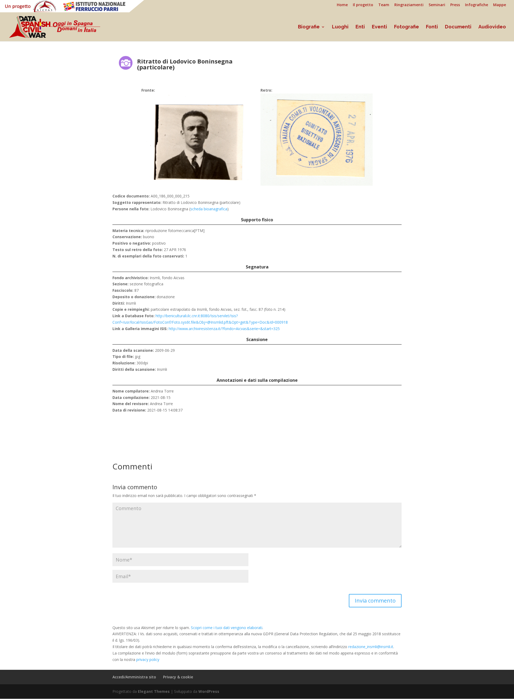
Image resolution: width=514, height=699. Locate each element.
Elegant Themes (154, 691)
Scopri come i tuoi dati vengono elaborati (226, 627)
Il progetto (363, 5)
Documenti (458, 27)
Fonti (432, 27)
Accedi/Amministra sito (134, 676)
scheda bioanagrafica (208, 208)
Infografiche (476, 5)
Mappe (499, 5)
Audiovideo (492, 27)
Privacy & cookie (178, 676)
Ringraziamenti (409, 5)
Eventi (379, 27)
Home (342, 5)
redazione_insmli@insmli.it (370, 646)
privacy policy (147, 659)
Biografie (309, 27)
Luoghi (340, 27)
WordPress (208, 691)
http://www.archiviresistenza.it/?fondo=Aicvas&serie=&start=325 (224, 328)
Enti (360, 27)
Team (383, 5)
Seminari (437, 5)
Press (455, 5)
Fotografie (406, 27)
